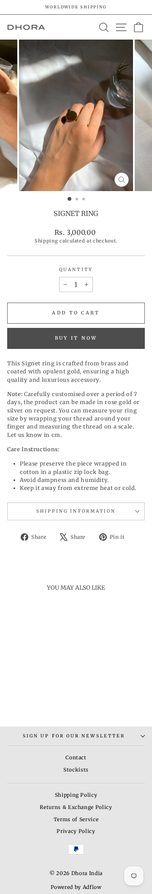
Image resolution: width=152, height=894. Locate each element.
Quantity (76, 269)
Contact (76, 757)
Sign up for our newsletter (74, 736)
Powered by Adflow (76, 887)
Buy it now (76, 338)
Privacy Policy (76, 831)
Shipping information (76, 511)
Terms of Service (76, 819)
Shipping (46, 241)
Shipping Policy (76, 795)
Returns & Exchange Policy (76, 807)
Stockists (76, 769)
